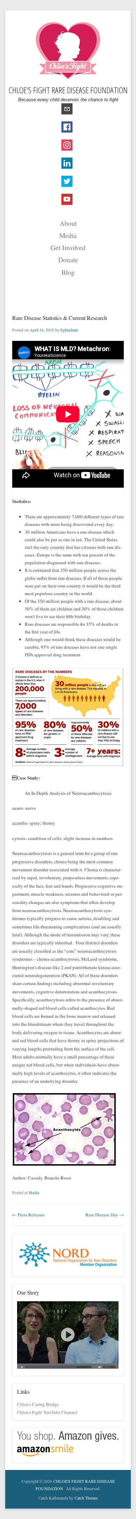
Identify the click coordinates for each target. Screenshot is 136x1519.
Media (68, 235)
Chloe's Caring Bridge (38, 1404)
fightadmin (69, 330)
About (68, 222)
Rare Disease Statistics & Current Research (59, 317)
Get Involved (68, 247)
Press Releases (28, 1215)
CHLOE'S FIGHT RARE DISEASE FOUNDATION (68, 90)
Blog (68, 272)
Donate (68, 259)
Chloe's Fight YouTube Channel (47, 1412)
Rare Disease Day (104, 1215)
